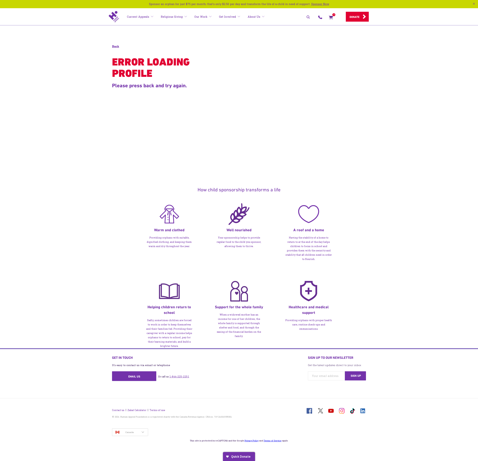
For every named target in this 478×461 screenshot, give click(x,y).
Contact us (118, 410)
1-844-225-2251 (179, 376)
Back (115, 46)
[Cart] (331, 18)
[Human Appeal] (114, 17)
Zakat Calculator (137, 410)
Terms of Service (273, 440)
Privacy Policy (252, 440)
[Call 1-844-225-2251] (320, 18)
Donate (354, 17)
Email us (134, 376)
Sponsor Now (320, 4)
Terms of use (157, 410)
